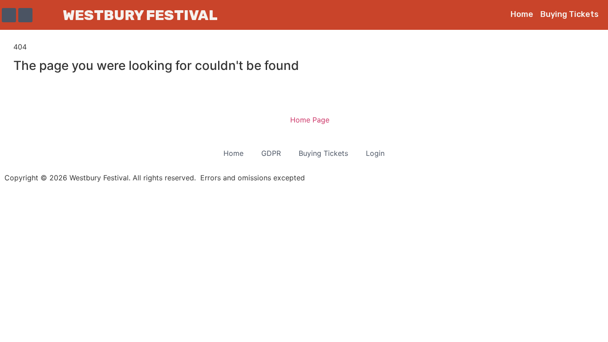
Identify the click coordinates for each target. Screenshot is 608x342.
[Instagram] (25, 15)
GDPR (271, 153)
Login (375, 153)
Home (522, 14)
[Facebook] (9, 15)
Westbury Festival (140, 15)
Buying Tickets (569, 14)
